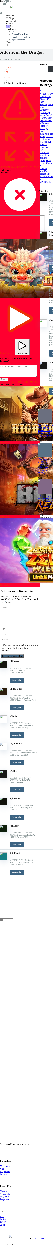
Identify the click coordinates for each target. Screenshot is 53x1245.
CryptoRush (16, 743)
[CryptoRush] (3, 749)
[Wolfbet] (3, 777)
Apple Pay (5, 1171)
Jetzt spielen (16, 680)
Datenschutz (38, 1238)
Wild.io (13, 716)
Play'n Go (4, 1196)
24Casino (14, 661)
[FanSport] (3, 831)
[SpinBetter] (3, 804)
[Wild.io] (3, 722)
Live (14, 31)
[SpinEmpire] (3, 859)
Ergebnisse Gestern (21, 37)
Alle (2, 1216)
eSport (3, 1222)
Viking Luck (16, 688)
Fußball (3, 1219)
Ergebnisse (11, 29)
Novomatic (5, 1194)
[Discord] (4, 4)
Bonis (12, 26)
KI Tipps (10, 18)
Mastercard (5, 1166)
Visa (2, 1169)
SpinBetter (15, 798)
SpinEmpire (16, 853)
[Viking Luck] (3, 694)
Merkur (3, 1191)
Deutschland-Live (20, 34)
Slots (8, 45)
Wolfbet (13, 771)
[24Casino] (3, 667)
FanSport (14, 825)
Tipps (2, 1224)
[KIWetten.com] (13, 10)
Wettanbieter (12, 21)
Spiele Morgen (18, 39)
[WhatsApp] (1, 4)
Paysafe (3, 1174)
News (8, 42)
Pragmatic (4, 1199)
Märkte (9, 23)
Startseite (10, 15)
